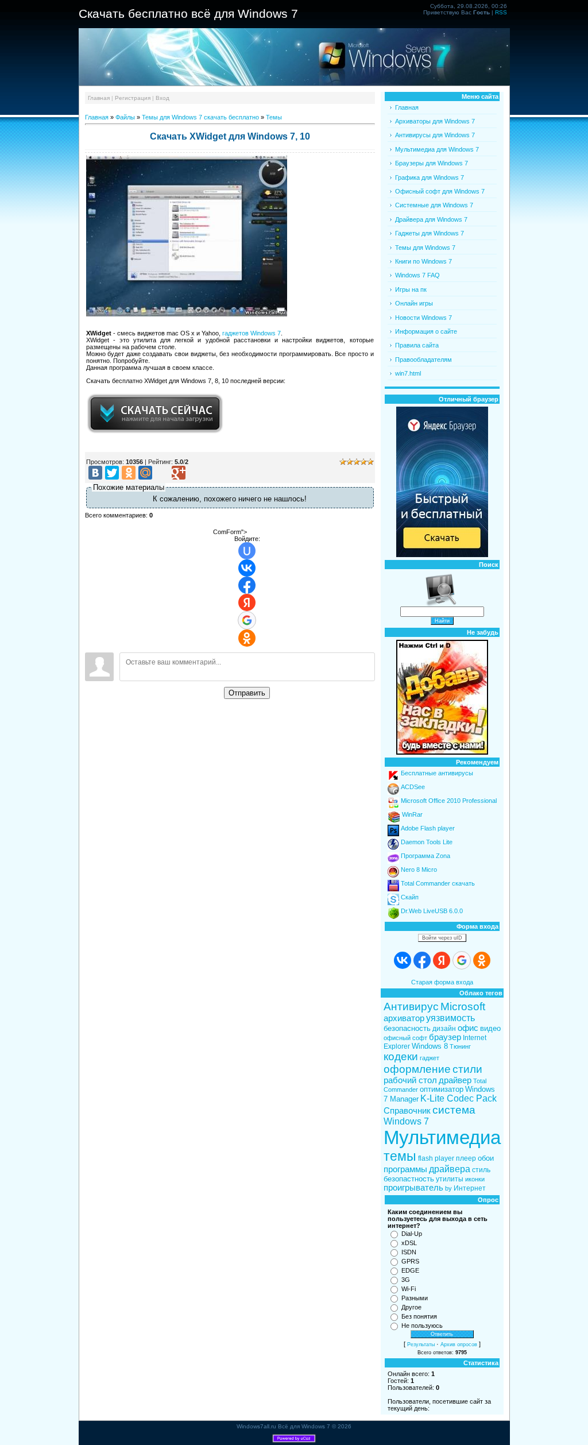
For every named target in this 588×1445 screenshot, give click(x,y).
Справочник (407, 1110)
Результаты (421, 1344)
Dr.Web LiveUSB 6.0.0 (432, 910)
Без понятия (419, 1316)
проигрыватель (413, 1187)
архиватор (404, 1018)
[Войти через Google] (247, 620)
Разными (414, 1298)
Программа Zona (425, 855)
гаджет (429, 1057)
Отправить (247, 693)
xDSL (409, 1242)
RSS (501, 12)
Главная (99, 98)
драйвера (449, 1169)
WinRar (412, 814)
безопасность (407, 1028)
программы (405, 1169)
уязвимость (450, 1018)
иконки (475, 1179)
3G (405, 1279)
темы (400, 1156)
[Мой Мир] (145, 473)
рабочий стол (410, 1080)
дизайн (444, 1029)
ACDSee (413, 786)
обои (486, 1158)
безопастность (409, 1178)
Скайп (410, 897)
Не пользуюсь (422, 1325)
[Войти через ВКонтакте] (247, 568)
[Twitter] (112, 473)
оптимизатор (441, 1089)
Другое (411, 1307)
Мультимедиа (442, 1137)
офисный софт (405, 1037)
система (453, 1110)
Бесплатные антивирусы (437, 773)
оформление (417, 1069)
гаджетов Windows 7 (251, 333)
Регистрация (132, 98)
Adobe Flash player (428, 828)
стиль (481, 1170)
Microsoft (462, 1006)
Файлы (125, 117)
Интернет (470, 1188)
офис (468, 1028)
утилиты (449, 1179)
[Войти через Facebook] (247, 585)
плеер (466, 1158)
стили (467, 1069)
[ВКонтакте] (95, 473)
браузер (445, 1037)
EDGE (410, 1270)
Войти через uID (442, 938)
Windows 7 (406, 1121)
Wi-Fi (408, 1288)
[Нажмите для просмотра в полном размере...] (186, 314)
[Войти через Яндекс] (247, 602)
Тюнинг (460, 1046)
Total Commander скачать (438, 883)
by (448, 1188)
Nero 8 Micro (419, 869)
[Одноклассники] (129, 473)
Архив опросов (458, 1344)
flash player (436, 1158)
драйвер (455, 1080)
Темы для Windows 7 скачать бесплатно (200, 117)
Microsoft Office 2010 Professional (449, 800)
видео (490, 1028)
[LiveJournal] (162, 473)
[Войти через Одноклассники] (247, 638)
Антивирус (411, 1006)
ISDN (408, 1252)
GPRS (410, 1261)
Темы (274, 117)
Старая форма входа (442, 982)
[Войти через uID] (247, 550)
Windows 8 (430, 1046)
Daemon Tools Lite (426, 842)
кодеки (401, 1056)
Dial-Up (411, 1233)
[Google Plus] (178, 473)
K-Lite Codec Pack (458, 1098)
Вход (162, 98)
